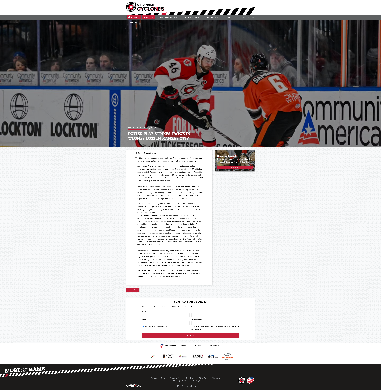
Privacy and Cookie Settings (186, 380)
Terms (164, 378)
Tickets (134, 17)
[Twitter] (240, 17)
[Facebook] (235, 17)
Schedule (149, 17)
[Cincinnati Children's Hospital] (183, 356)
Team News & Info (167, 17)
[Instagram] (244, 17)
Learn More (234, 167)
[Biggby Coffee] (168, 356)
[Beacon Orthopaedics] (212, 356)
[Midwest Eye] (227, 356)
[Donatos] (197, 356)
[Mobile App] (253, 17)
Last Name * (196, 312)
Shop (228, 17)
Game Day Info (190, 17)
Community (211, 17)
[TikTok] (248, 17)
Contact (154, 378)
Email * (144, 320)
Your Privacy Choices (209, 378)
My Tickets (191, 378)
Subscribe (190, 335)
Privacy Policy (176, 378)
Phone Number (197, 320)
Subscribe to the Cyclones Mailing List (157, 326)
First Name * (146, 312)
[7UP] (153, 356)
